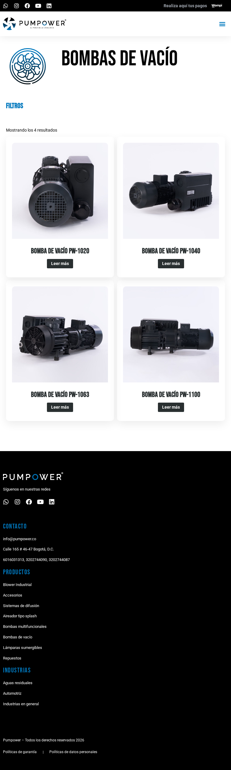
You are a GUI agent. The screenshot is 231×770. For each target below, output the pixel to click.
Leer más (60, 263)
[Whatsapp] (5, 5)
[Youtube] (38, 5)
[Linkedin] (49, 5)
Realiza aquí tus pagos (185, 5)
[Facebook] (27, 5)
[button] (222, 24)
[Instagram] (16, 5)
